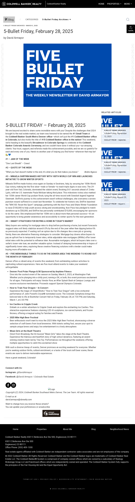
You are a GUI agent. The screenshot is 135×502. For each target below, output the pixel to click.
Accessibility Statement (73, 479)
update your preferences (24, 407)
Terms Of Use (30, 479)
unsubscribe (44, 407)
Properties (114, 5)
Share (130, 30)
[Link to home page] (23, 4)
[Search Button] (127, 19)
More (128, 5)
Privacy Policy (48, 479)
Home (101, 4)
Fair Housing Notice (101, 479)
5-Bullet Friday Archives (14, 25)
